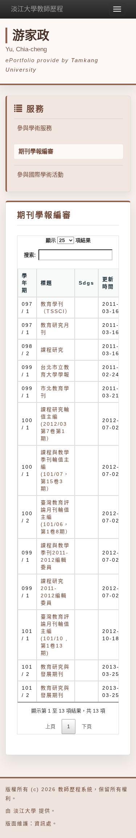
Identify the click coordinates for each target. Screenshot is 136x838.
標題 (46, 283)
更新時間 (108, 282)
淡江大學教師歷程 (37, 9)
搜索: (30, 255)
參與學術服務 (34, 128)
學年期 (25, 283)
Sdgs (86, 283)
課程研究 (52, 350)
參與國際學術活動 (40, 175)
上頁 (50, 726)
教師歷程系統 (75, 789)
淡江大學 (25, 811)
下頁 (87, 726)
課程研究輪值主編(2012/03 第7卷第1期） (55, 423)
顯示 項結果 (68, 240)
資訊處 (43, 823)
